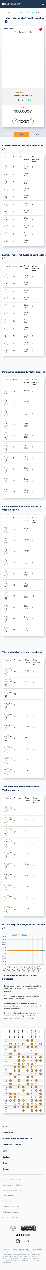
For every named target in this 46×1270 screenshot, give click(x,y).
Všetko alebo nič (26, 13)
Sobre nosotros (9, 1196)
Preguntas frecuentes (12, 1179)
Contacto (7, 1201)
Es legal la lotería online (12, 1190)
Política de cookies (10, 1212)
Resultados (13, 13)
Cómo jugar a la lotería (12, 1185)
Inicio (5, 13)
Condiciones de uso (11, 1207)
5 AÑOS (37, 134)
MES (7, 134)
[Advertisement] (23, 64)
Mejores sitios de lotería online (17, 1138)
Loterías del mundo (12, 1144)
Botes (5, 1150)
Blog (5, 1163)
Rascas (6, 1169)
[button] (42, 4)
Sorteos (6, 1157)
